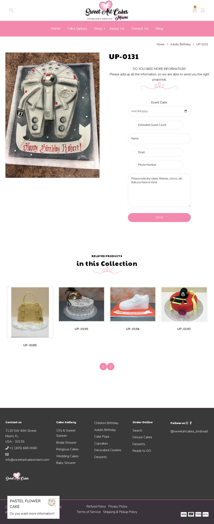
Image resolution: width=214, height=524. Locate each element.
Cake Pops (101, 436)
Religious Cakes (67, 449)
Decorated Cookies (107, 450)
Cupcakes (101, 443)
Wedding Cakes (67, 456)
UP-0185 (30, 345)
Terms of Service (89, 512)
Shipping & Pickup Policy (120, 512)
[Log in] (203, 10)
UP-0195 (81, 329)
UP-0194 (133, 329)
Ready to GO (141, 451)
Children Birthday (106, 423)
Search (137, 430)
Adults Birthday (180, 44)
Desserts (100, 457)
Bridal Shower (66, 443)
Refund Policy (96, 506)
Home (160, 44)
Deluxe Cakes (142, 437)
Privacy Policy (117, 506)
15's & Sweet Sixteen (65, 433)
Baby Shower (66, 463)
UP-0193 (184, 329)
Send (159, 218)
